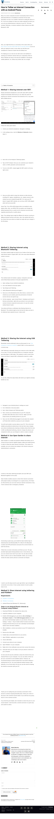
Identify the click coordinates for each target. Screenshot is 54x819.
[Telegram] (12, 731)
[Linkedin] (14, 731)
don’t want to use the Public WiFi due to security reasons (15, 46)
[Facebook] (2, 731)
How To (5, 4)
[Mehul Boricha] (6, 755)
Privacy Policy (22, 799)
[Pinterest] (17, 731)
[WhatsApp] (7, 731)
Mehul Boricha (17, 13)
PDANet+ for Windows (8, 598)
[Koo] (9, 731)
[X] (4, 731)
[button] (52, 2)
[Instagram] (17, 762)
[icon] (50, 1)
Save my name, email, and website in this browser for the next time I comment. (15, 788)
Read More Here (22, 735)
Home (2, 4)
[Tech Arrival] (5, 1)
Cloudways (50, 807)
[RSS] (48, 10)
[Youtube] (45, 13)
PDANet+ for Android (8, 601)
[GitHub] (14, 762)
